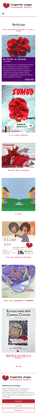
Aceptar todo (18, 401)
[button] (3, 13)
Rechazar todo (18, 410)
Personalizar (18, 405)
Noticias (18, 24)
